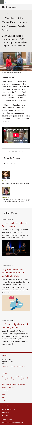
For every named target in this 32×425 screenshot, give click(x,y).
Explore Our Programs (12, 158)
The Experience (9, 7)
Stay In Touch (21, 366)
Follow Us (5, 373)
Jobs (3, 397)
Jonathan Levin (6, 181)
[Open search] (30, 2)
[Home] (4, 355)
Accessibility (5, 406)
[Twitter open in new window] (4, 378)
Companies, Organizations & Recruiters (13, 384)
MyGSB (4, 401)
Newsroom (5, 391)
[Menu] (2, 2)
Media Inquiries (9, 163)
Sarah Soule (5, 197)
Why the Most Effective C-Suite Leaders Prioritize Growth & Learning (14, 272)
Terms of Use (6, 416)
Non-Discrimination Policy (9, 409)
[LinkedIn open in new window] (25, 378)
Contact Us (5, 366)
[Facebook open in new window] (9, 378)
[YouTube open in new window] (20, 378)
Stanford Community (8, 387)
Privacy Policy (6, 412)
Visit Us (13, 366)
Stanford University (7, 419)
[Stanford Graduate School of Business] (9, 2)
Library (4, 394)
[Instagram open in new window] (15, 378)
